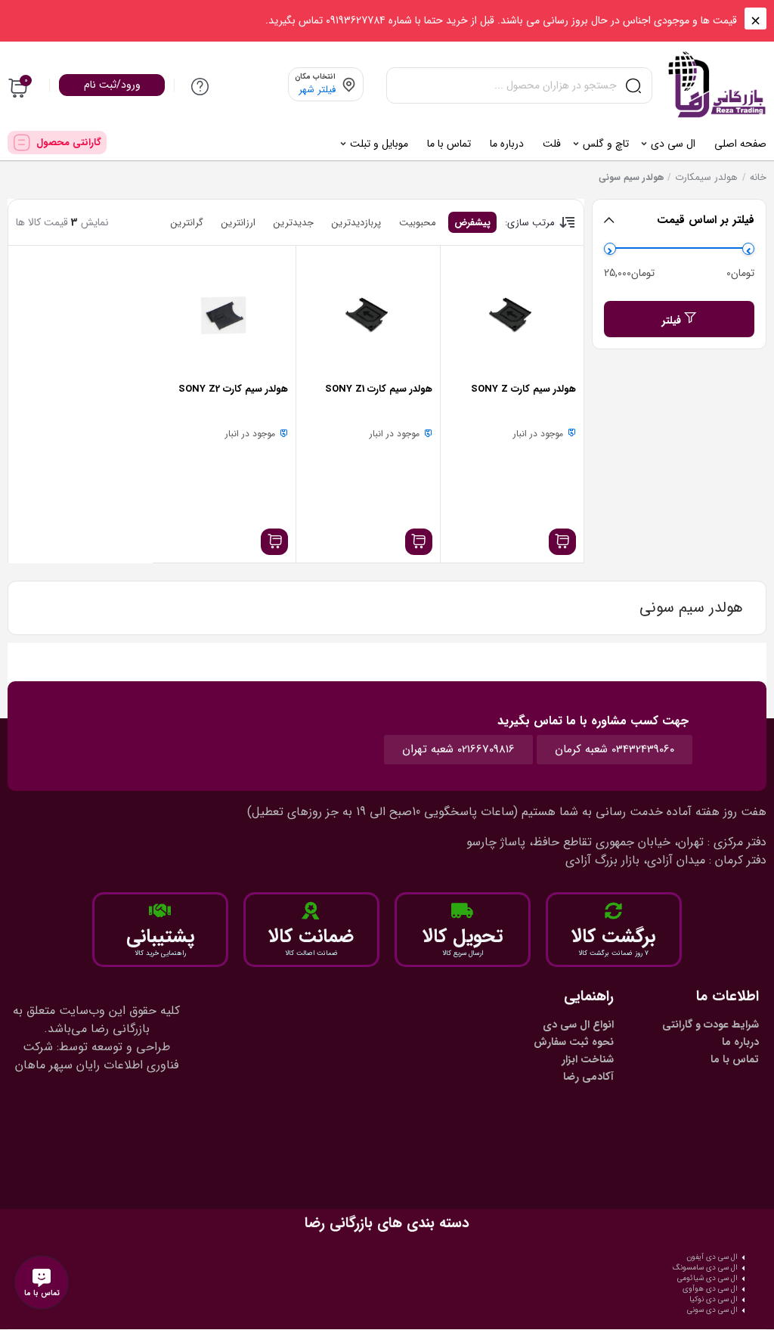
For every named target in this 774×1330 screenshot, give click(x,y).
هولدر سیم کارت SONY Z (523, 389)
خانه (758, 177)
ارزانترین (238, 223)
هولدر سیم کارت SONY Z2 (233, 389)
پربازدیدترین (356, 223)
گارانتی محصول (68, 142)
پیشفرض (472, 223)
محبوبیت (417, 223)
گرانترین (187, 223)
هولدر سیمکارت (706, 177)
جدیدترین (294, 223)
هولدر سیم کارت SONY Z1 (378, 389)
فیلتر (671, 320)
